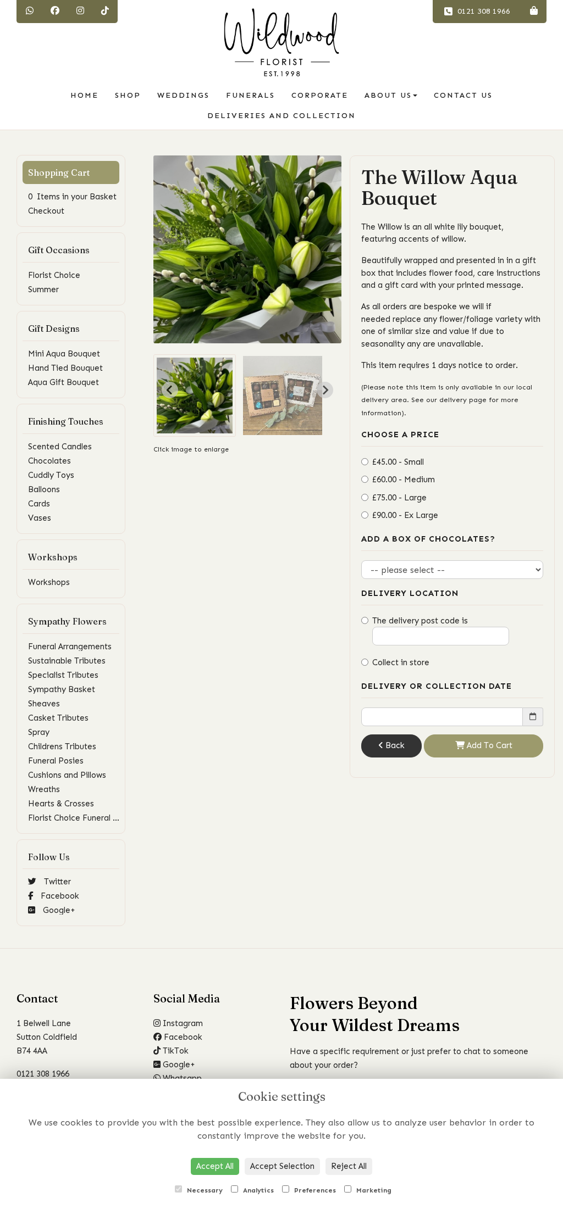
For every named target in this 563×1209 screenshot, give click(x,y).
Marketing (372, 1190)
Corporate (319, 95)
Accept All (215, 1166)
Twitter (56, 882)
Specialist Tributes (63, 675)
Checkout (46, 211)
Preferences (314, 1190)
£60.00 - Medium (403, 479)
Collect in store (400, 662)
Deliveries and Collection (281, 115)
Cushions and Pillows (67, 775)
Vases (39, 518)
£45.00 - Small (398, 462)
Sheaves (44, 704)
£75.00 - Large (399, 498)
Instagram (182, 1023)
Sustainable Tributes (67, 661)
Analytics (257, 1190)
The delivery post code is (420, 621)
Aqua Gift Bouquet (63, 382)
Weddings (183, 95)
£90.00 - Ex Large (405, 515)
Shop (128, 95)
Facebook (58, 896)
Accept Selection (282, 1166)
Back (394, 745)
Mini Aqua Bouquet (64, 354)
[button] (194, 395)
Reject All (349, 1166)
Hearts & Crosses (61, 804)
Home (84, 95)
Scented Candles (60, 447)
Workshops (49, 582)
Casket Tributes (58, 718)
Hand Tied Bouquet (65, 368)
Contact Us (463, 95)
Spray (38, 732)
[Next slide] (325, 390)
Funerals (250, 95)
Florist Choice (54, 275)
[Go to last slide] (170, 390)
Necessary (204, 1190)
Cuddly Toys (51, 475)
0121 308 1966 (482, 11)
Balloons (44, 489)
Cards (39, 504)
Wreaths (44, 789)
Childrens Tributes (62, 746)
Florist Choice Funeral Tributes (86, 818)
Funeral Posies (56, 761)
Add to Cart (488, 745)
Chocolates (49, 461)
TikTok (175, 1051)
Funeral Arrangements (70, 646)
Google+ (58, 910)
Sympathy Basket (61, 689)
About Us (388, 95)
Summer (43, 289)
